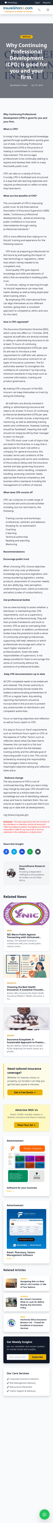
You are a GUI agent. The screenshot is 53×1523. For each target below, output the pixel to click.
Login (37, 2)
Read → (10, 1191)
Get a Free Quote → (25, 1092)
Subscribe (37, 1357)
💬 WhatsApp (11, 2)
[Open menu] (48, 10)
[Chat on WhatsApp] (44, 1514)
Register (47, 2)
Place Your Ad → (26, 1125)
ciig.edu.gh (22, 814)
